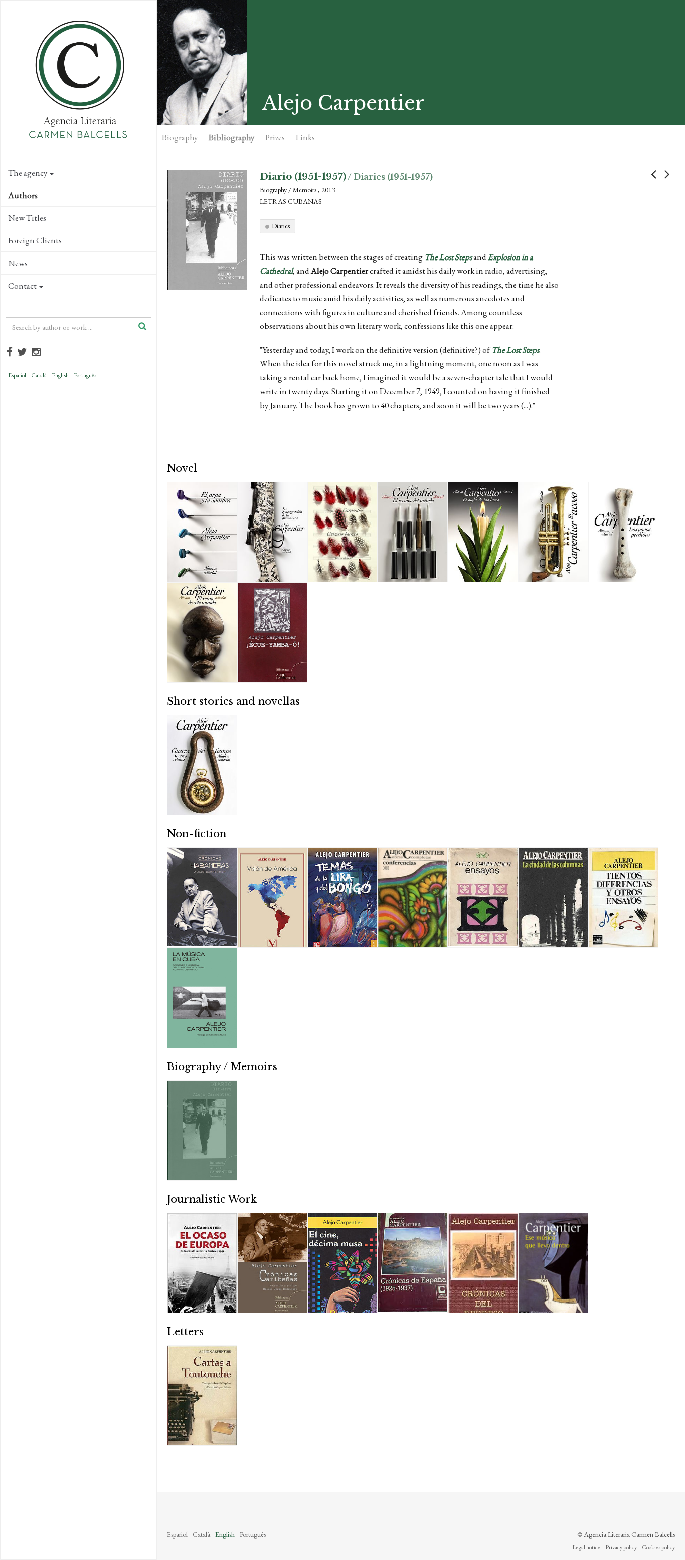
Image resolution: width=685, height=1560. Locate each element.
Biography (180, 137)
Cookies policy (658, 1547)
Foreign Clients (35, 240)
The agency (27, 172)
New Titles (27, 217)
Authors (23, 195)
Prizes (275, 137)
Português (85, 375)
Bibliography (231, 137)
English (60, 375)
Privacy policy (621, 1547)
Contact (22, 285)
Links (305, 137)
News (18, 263)
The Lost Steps (448, 257)
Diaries (281, 225)
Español (17, 375)
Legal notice (586, 1547)
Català (39, 375)
